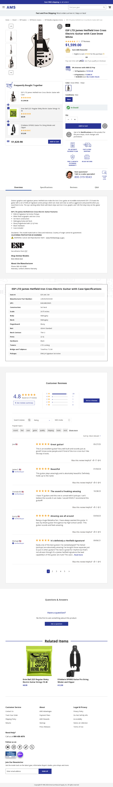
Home (7, 20)
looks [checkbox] (59, 430)
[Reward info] (104, 54)
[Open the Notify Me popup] (69, 134)
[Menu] (3, 7)
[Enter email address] (24, 771)
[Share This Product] (59, 26)
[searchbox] (19, 420)
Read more (78, 555)
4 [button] (60, 571)
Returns (8, 723)
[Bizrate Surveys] (13, 756)
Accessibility (77, 719)
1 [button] (48, 571)
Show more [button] (73, 430)
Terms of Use (78, 727)
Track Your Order (12, 715)
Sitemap (42, 723)
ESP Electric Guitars (35, 20)
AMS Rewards (44, 719)
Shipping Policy (11, 719)
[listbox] (86, 88)
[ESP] (17, 249)
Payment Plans (45, 715)
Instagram (14, 747)
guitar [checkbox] (35, 430)
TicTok (26, 747)
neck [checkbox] (65, 430)
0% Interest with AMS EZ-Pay (83, 67)
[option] (68, 88)
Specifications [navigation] (46, 187)
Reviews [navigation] (73, 187)
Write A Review (91, 400)
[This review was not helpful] (98, 460)
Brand (14, 20)
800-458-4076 (19, 736)
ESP (67, 25)
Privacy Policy (78, 711)
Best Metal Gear (17, 259)
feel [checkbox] (22, 430)
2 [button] (52, 571)
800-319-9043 (83, 177)
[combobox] (87, 7)
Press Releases (45, 727)
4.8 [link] (77, 41)
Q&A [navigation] (97, 187)
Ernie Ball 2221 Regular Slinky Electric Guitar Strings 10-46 (36, 680)
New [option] (69, 99)
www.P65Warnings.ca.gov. (55, 238)
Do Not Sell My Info (80, 715)
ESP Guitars (23, 20)
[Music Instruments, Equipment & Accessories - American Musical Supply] (11, 7)
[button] (109, 7)
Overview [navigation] (18, 187)
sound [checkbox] (15, 430)
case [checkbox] (28, 430)
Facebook (20, 747)
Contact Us (9, 711)
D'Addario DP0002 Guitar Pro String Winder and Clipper (73, 680)
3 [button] (56, 571)
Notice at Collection (80, 723)
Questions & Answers (56, 599)
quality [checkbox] (42, 430)
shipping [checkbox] (51, 430)
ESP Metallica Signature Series (54, 20)
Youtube (8, 747)
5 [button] (64, 571)
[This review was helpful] (93, 460)
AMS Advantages (46, 711)
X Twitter (32, 747)
